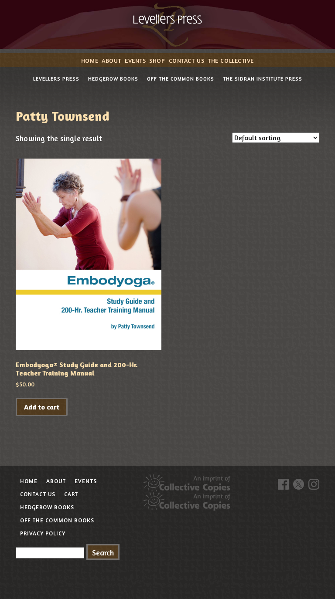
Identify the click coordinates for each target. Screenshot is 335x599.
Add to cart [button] (41, 407)
